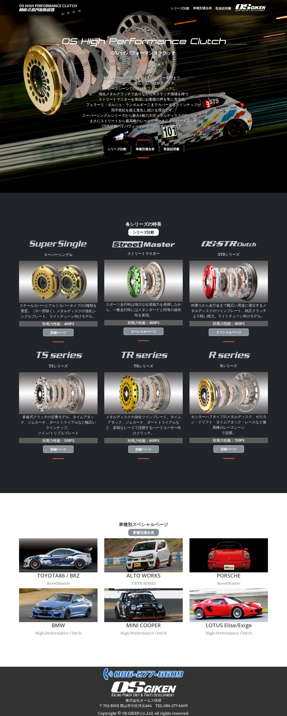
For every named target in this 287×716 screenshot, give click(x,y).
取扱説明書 (223, 8)
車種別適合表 (202, 8)
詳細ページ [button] (58, 332)
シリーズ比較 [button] (117, 149)
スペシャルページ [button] (143, 331)
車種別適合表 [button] (145, 149)
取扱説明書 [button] (171, 149)
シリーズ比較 (180, 8)
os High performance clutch (48, 5)
